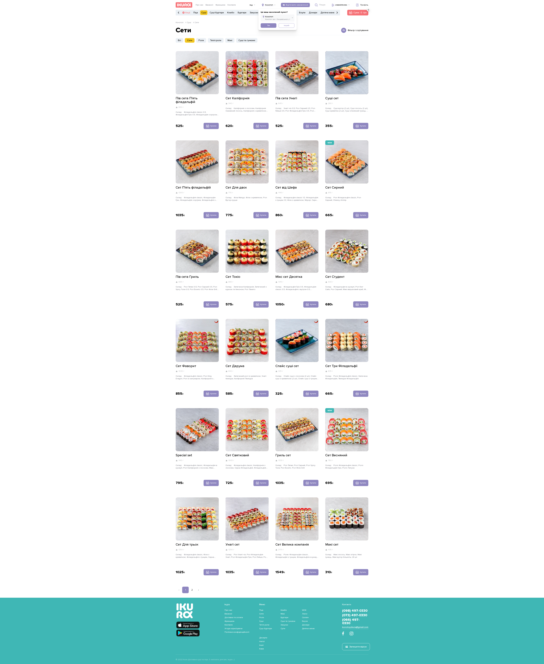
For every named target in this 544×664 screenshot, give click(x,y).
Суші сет (332, 98)
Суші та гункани (246, 40)
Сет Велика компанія (292, 544)
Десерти (263, 638)
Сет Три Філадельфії (341, 366)
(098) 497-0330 (354, 610)
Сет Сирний (334, 187)
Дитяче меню (328, 12)
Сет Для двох (236, 187)
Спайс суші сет (287, 366)
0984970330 (341, 5)
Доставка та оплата (234, 618)
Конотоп (179, 23)
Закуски (254, 12)
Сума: (357, 12)
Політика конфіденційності (237, 632)
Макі (230, 40)
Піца (195, 12)
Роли (201, 40)
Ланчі (304, 614)
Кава (261, 649)
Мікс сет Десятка (288, 277)
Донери (313, 12)
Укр (251, 5)
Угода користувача (233, 629)
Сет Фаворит (186, 366)
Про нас (199, 5)
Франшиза (220, 5)
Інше (261, 645)
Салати (305, 618)
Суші (203, 12)
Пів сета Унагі (286, 98)
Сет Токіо (233, 277)
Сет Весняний (336, 455)
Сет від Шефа (286, 187)
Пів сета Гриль (187, 277)
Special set (184, 455)
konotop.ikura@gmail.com (355, 627)
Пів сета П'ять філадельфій (186, 100)
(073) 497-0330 (354, 615)
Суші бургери (217, 12)
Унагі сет (233, 544)
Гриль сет (283, 455)
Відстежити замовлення (297, 5)
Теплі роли (215, 40)
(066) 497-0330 (351, 621)
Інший (286, 25)
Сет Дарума (235, 366)
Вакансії (209, 5)
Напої (262, 641)
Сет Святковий (237, 455)
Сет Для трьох (187, 544)
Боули (302, 12)
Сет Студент (335, 277)
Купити (213, 126)
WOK (304, 610)
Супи (283, 629)
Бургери (242, 12)
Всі (179, 40)
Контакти (232, 5)
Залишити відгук (358, 647)
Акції (187, 12)
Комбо (230, 12)
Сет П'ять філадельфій (193, 187)
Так (268, 25)
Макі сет (331, 544)
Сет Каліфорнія (237, 98)
